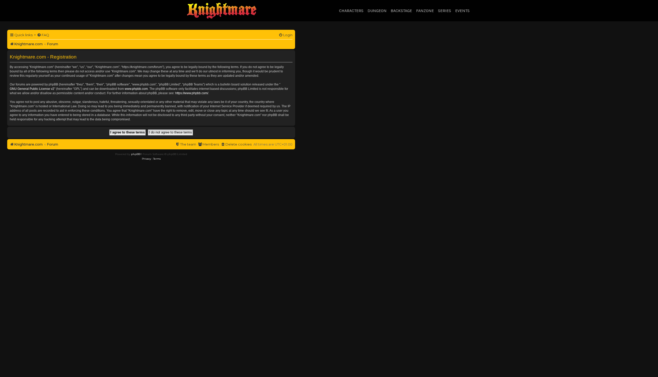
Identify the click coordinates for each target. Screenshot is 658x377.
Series (444, 10)
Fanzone (425, 10)
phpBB (135, 154)
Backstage (401, 10)
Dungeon (377, 10)
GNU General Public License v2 (32, 89)
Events (462, 10)
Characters (351, 10)
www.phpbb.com (136, 89)
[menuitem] (43, 35)
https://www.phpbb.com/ (191, 93)
